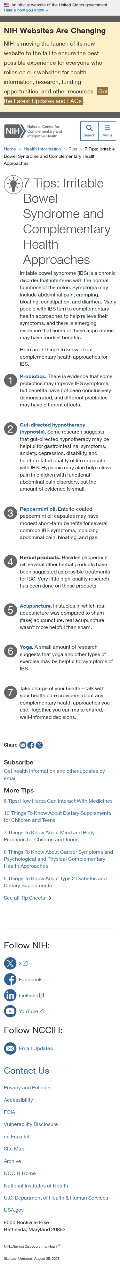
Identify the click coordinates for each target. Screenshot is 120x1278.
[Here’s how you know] (60, 8)
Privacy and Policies (27, 1087)
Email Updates (36, 1048)
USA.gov (14, 1210)
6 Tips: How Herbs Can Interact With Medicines (58, 801)
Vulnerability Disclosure (31, 1124)
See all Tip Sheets (24, 898)
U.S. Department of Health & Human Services (56, 1197)
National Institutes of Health (36, 1185)
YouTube (28, 1011)
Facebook (30, 979)
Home (10, 148)
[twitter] (39, 744)
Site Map (14, 1148)
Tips (73, 148)
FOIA (9, 1112)
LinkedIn (28, 995)
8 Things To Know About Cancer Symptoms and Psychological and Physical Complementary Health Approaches (58, 859)
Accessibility (18, 1100)
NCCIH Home (20, 1173)
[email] (22, 744)
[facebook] (31, 744)
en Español (16, 1136)
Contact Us (26, 1070)
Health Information (42, 148)
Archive (12, 1161)
